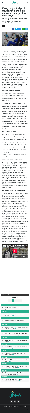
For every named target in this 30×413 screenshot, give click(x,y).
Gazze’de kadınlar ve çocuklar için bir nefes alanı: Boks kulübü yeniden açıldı (16, 367)
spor (4, 26)
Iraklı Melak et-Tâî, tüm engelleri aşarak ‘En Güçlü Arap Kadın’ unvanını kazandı (16, 334)
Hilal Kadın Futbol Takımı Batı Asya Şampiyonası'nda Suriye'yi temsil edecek (14, 308)
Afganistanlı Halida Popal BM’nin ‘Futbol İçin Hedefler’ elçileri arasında (15, 373)
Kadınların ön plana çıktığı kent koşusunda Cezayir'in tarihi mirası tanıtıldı (14, 321)
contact (26, 409)
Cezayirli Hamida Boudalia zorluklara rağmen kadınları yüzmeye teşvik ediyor (15, 380)
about (20, 409)
